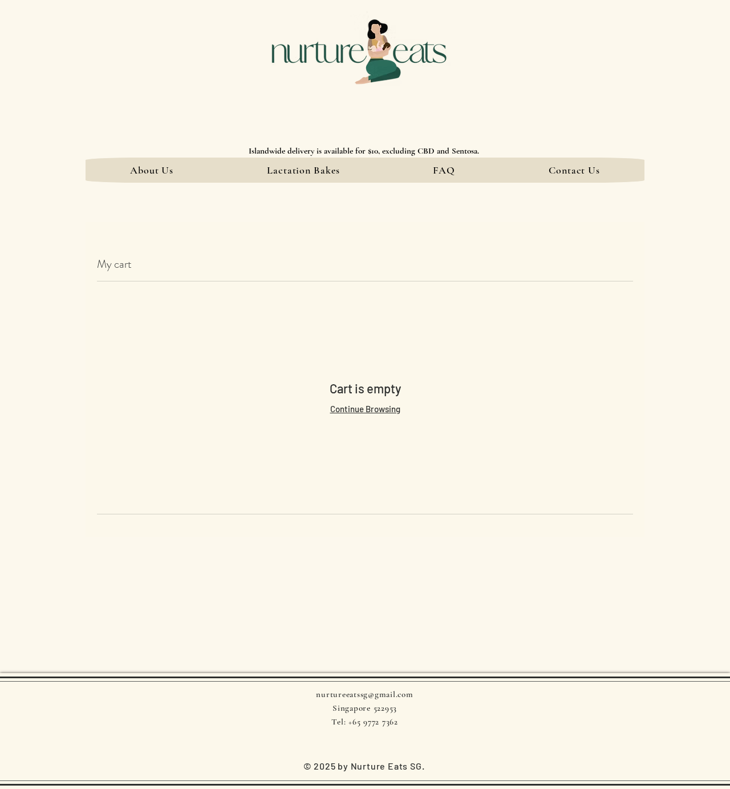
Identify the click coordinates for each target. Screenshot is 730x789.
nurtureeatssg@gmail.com (364, 694)
